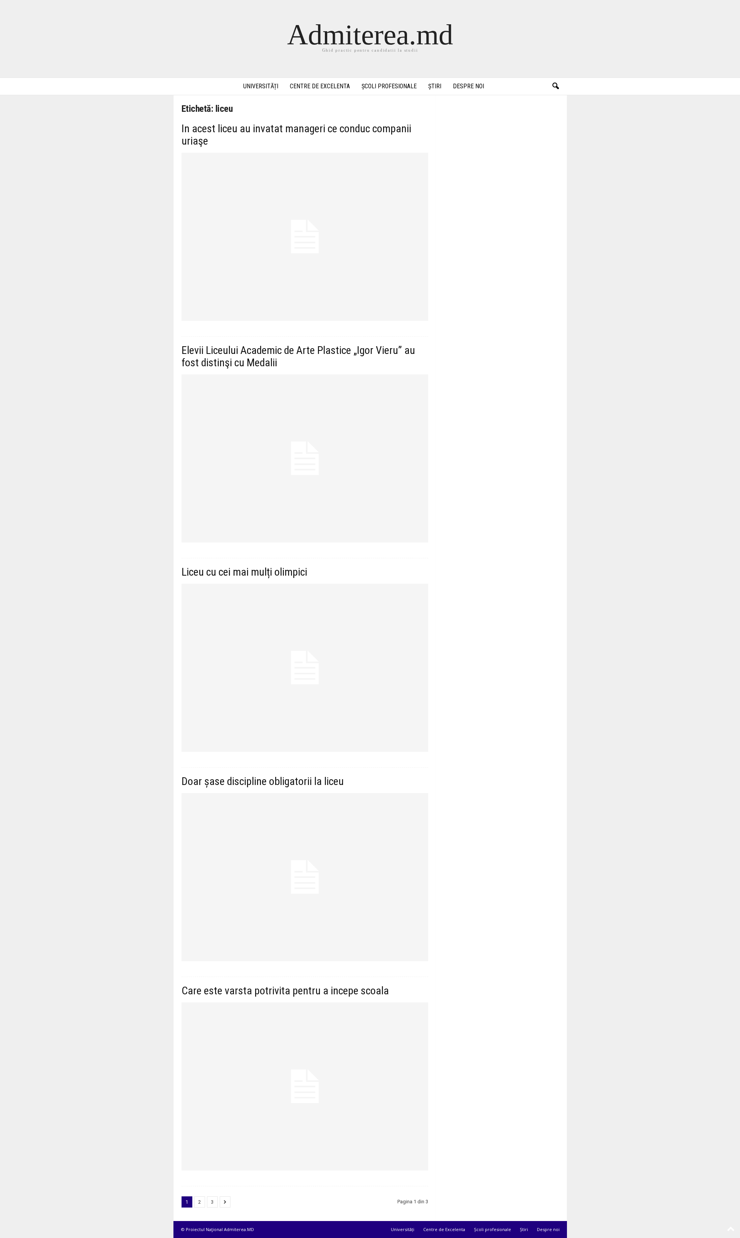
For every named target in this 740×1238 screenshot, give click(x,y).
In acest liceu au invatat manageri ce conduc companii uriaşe (296, 134)
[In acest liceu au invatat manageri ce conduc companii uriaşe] (305, 237)
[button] (555, 86)
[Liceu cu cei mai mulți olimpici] (305, 668)
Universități (260, 86)
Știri (434, 86)
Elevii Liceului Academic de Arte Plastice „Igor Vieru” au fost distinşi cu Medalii (298, 356)
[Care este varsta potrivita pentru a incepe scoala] (305, 1086)
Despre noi (468, 86)
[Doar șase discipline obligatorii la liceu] (305, 877)
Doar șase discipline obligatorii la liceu (263, 781)
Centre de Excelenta (320, 86)
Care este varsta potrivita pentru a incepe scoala (285, 990)
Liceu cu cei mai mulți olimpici (244, 572)
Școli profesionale (389, 86)
